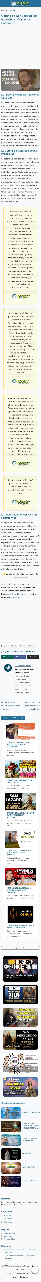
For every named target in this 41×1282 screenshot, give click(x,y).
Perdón (14, 646)
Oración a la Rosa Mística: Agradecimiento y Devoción (10, 706)
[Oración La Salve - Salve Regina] (11, 1140)
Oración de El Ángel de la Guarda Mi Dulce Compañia (31, 1126)
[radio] (14, 578)
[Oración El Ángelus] (11, 1113)
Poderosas (32, 646)
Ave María (26, 1153)
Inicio (3, 11)
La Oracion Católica (15, 1266)
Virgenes (7, 1215)
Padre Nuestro (28, 1167)
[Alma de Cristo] (11, 1181)
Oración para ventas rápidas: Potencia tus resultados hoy (32, 706)
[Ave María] (11, 1154)
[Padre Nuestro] (11, 1168)
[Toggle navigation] (34, 1269)
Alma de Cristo (28, 1181)
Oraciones (12, 11)
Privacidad (24, 1277)
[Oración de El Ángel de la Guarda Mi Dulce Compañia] (11, 1126)
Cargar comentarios (20, 948)
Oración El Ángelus (31, 1112)
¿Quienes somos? (21, 1273)
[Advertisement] (20, 47)
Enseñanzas (8, 1222)
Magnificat (8, 1236)
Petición (22, 646)
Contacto (8, 1273)
